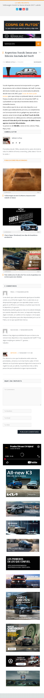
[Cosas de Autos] (22, 25)
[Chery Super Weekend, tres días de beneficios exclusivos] (22, 220)
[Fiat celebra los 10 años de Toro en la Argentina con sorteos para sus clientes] (22, 260)
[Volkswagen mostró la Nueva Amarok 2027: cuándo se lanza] (22, 180)
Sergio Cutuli (10, 62)
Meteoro (13, 353)
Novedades (37, 62)
